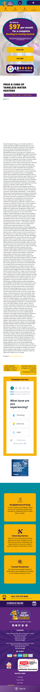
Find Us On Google (20, 640)
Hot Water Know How (16, 356)
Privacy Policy (20, 680)
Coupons (24, 10)
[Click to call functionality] (20, 2)
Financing (20, 677)
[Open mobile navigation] (33, 3)
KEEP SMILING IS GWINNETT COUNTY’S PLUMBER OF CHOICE (10, 368)
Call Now (20, 59)
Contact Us (34, 10)
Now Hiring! (20, 682)
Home (5, 10)
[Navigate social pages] (13, 625)
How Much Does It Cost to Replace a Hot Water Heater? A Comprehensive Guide (28, 369)
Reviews (15, 10)
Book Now (20, 50)
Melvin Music (28, 95)
